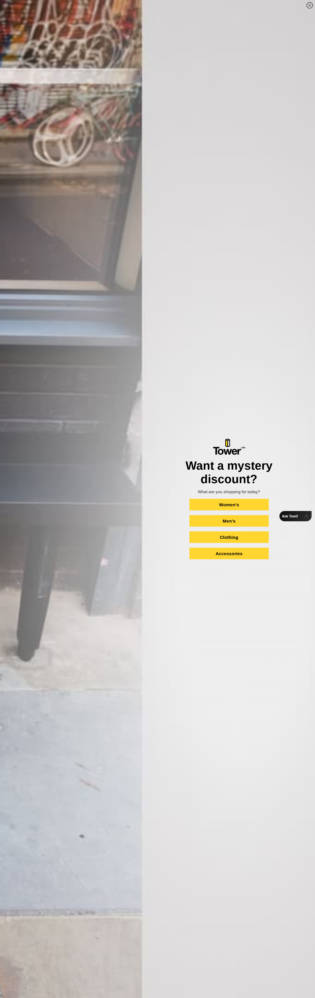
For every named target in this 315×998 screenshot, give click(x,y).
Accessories (229, 553)
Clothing (229, 537)
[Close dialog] (310, 5)
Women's (229, 504)
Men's (229, 521)
